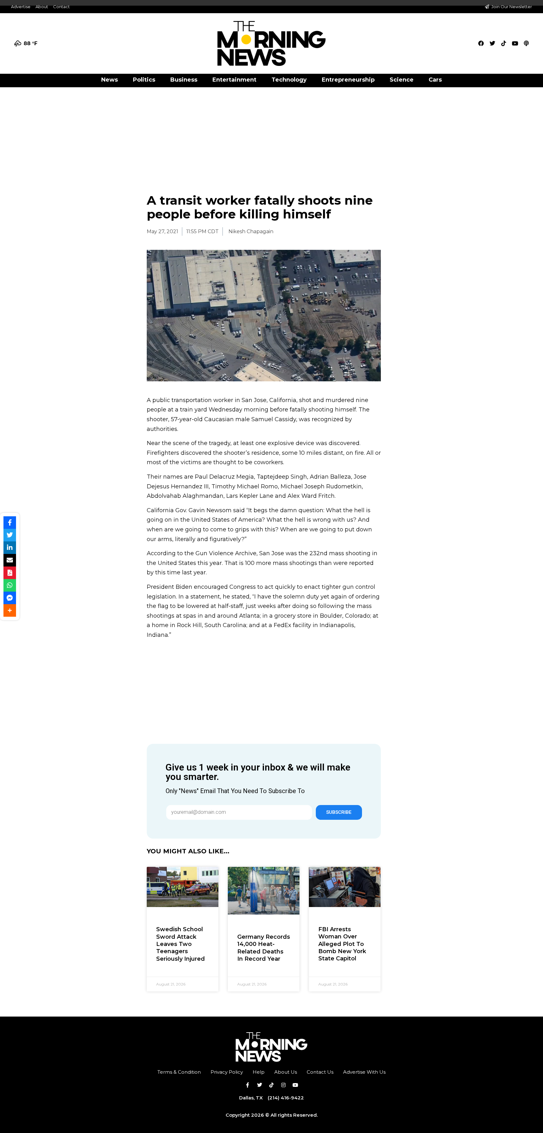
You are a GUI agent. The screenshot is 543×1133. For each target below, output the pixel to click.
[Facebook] (481, 43)
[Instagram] (283, 1084)
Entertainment (234, 79)
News (109, 79)
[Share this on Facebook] (9, 522)
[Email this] (9, 560)
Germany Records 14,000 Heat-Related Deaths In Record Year (263, 947)
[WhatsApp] (9, 585)
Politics (144, 79)
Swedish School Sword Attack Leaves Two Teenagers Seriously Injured (180, 944)
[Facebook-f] (247, 1084)
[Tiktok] (503, 43)
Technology (289, 79)
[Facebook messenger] (9, 598)
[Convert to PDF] (9, 572)
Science (402, 79)
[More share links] (9, 610)
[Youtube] (515, 43)
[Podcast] (526, 43)
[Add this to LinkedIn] (9, 547)
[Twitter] (492, 43)
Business (183, 79)
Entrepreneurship (348, 79)
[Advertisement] (271, 134)
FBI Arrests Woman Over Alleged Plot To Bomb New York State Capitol (342, 944)
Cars (435, 79)
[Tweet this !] (9, 535)
